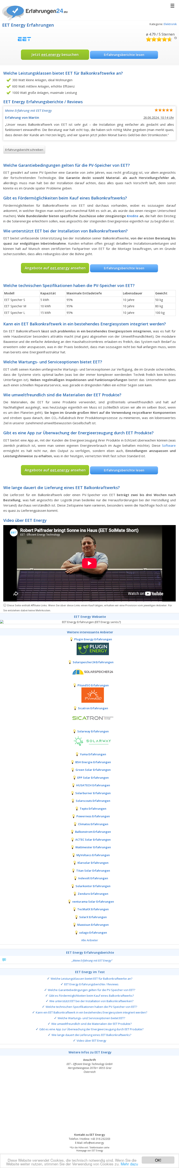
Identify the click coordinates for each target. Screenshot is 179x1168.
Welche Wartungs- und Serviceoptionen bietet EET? (91, 1018)
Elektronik (170, 24)
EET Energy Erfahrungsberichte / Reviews (91, 984)
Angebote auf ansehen (55, 267)
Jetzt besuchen (55, 54)
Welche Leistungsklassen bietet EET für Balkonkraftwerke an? (91, 979)
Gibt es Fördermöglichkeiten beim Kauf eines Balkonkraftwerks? (91, 996)
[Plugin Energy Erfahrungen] (89, 649)
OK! (158, 1160)
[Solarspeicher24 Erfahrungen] (89, 672)
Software (169, 445)
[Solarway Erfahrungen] (89, 741)
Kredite (132, 216)
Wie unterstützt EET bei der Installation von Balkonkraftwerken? (91, 1001)
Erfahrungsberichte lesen (124, 54)
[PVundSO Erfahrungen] (89, 695)
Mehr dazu (129, 1163)
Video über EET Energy (91, 1041)
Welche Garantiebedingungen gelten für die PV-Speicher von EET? (91, 990)
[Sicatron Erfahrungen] (89, 718)
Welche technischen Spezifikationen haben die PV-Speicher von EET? (91, 1007)
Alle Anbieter (89, 940)
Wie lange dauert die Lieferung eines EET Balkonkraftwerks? (91, 1035)
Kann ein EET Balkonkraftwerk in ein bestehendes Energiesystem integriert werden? (91, 1012)
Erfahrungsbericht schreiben (24, 150)
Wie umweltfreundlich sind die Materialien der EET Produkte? (91, 1024)
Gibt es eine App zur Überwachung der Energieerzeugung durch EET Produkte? (91, 1029)
